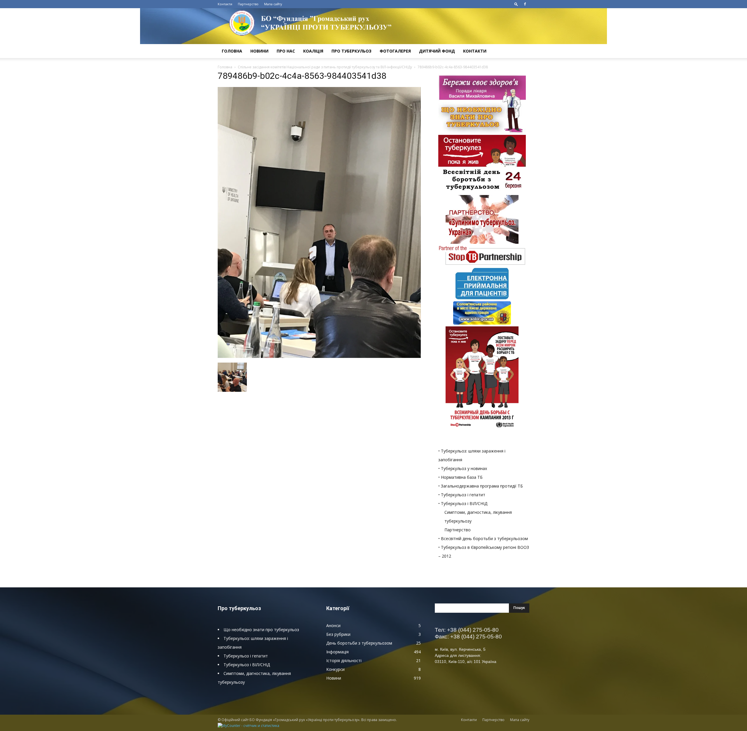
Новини (259, 51)
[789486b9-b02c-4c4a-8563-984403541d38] (319, 356)
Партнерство (248, 4)
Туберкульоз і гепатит (246, 656)
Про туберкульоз (351, 51)
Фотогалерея (395, 51)
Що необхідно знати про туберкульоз (261, 629)
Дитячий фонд (437, 51)
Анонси (333, 625)
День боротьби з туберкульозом (359, 643)
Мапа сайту (273, 4)
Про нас (286, 51)
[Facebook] (525, 4)
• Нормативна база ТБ (460, 477)
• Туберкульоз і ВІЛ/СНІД (462, 503)
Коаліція (313, 51)
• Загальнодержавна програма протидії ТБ (480, 486)
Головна (232, 51)
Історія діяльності (344, 660)
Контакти (225, 4)
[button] (516, 4)
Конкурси (335, 669)
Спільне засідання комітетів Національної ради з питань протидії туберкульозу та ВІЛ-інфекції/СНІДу (325, 67)
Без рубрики (338, 634)
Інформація (337, 652)
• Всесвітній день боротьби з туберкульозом (483, 538)
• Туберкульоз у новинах (462, 468)
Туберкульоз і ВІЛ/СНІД (247, 664)
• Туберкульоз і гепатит (461, 494)
